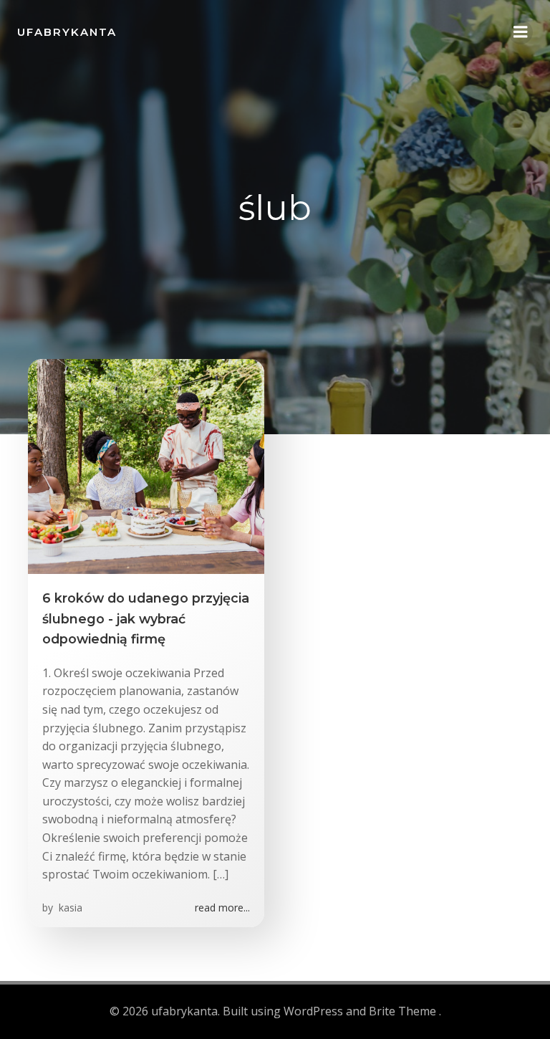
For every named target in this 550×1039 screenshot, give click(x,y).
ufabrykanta (67, 32)
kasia (69, 907)
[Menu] (520, 32)
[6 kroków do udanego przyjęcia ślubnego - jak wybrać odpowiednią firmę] (146, 466)
